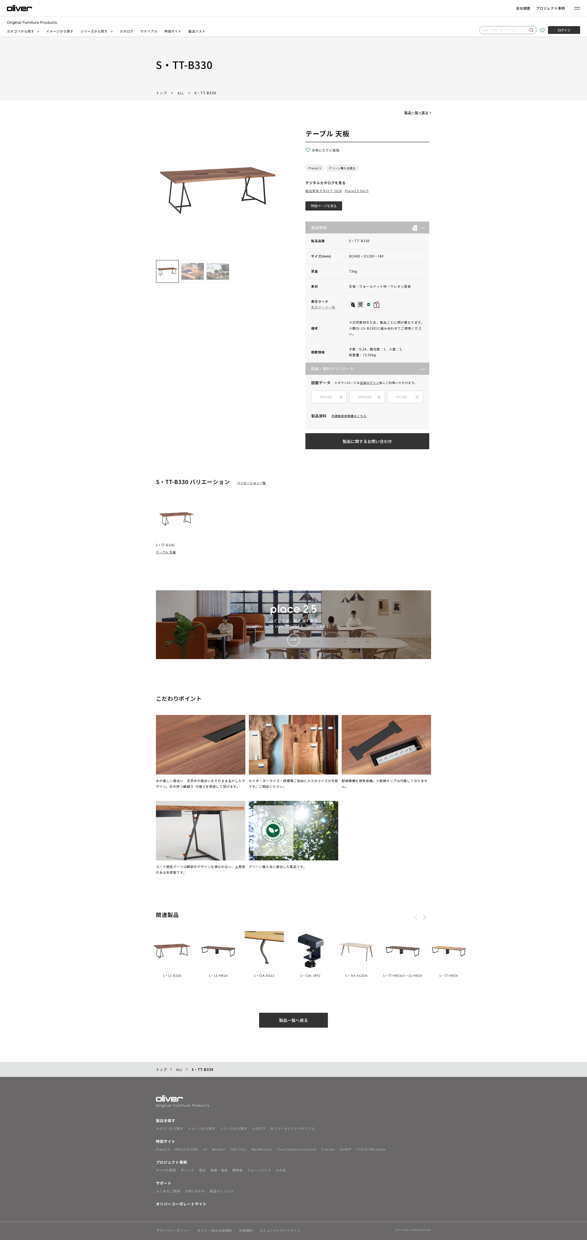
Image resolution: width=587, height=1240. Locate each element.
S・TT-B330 (205, 92)
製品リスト (197, 31)
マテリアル (149, 31)
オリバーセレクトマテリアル (292, 1128)
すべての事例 (166, 1170)
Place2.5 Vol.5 (357, 191)
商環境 (237, 1170)
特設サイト (173, 31)
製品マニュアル (222, 1191)
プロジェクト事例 (550, 8)
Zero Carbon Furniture (296, 1149)
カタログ (126, 31)
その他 (281, 1170)
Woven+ (218, 1149)
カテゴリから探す (21, 31)
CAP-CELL (238, 1149)
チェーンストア (259, 1170)
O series (328, 1149)
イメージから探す (60, 31)
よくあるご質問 (168, 1191)
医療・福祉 (219, 1170)
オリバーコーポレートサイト (181, 1204)
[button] (421, 227)
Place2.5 (315, 168)
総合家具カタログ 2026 (323, 191)
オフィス (187, 1170)
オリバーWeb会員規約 (214, 1231)
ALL (180, 92)
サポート (164, 1183)
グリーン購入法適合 (342, 168)
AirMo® (346, 1149)
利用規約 (246, 1231)
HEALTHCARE (186, 1149)
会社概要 (523, 8)
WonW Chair (262, 1149)
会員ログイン (369, 382)
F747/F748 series (371, 1149)
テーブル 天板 (166, 552)
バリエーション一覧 (251, 483)
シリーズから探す (94, 31)
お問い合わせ (195, 1191)
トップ (161, 92)
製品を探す (165, 1120)
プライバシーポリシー (173, 1231)
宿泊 (202, 1170)
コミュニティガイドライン (280, 1231)
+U (205, 1149)
